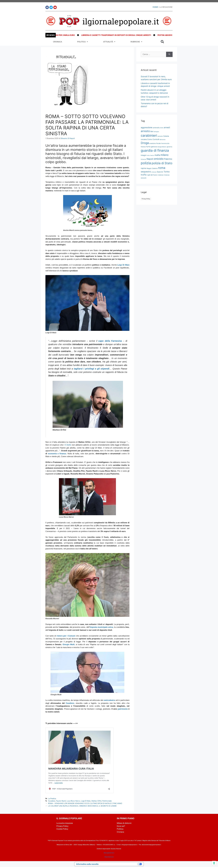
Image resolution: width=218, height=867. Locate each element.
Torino (167, 171)
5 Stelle (68, 445)
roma (161, 168)
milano (164, 154)
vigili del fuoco (152, 175)
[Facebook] (47, 7)
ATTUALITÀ (108, 42)
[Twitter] (51, 7)
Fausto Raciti (61, 801)
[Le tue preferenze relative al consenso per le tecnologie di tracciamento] (214, 863)
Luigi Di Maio (86, 801)
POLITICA (81, 42)
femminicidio (165, 143)
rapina (143, 168)
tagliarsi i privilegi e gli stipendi (91, 368)
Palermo (168, 159)
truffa (143, 174)
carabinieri (149, 135)
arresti (167, 127)
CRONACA (57, 42)
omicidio (159, 158)
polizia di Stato (162, 163)
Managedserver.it (109, 853)
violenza (160, 175)
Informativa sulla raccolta (87, 864)
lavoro (152, 155)
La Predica (52, 798)
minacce (143, 159)
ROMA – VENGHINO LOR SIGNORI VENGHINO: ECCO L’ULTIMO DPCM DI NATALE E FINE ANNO (85, 803)
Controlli (156, 139)
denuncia (162, 139)
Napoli (150, 159)
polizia (146, 163)
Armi (161, 128)
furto (148, 147)
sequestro (146, 171)
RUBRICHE (135, 42)
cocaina (144, 139)
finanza (143, 147)
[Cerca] (169, 54)
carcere (160, 136)
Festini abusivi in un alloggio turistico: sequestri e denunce (158, 35)
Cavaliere (70, 703)
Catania (166, 136)
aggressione (146, 127)
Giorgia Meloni (161, 147)
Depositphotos (109, 857)
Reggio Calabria (152, 168)
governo (169, 147)
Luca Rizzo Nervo (73, 801)
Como (149, 139)
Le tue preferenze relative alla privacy (119, 864)
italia (148, 155)
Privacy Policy (146, 199)
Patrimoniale (107, 801)
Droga (145, 143)
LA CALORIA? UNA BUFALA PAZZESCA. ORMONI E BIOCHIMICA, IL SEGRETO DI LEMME (82, 806)
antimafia (156, 128)
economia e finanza (57, 454)
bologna (156, 131)
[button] (162, 42)
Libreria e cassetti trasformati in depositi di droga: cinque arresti (85, 35)
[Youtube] (55, 7)
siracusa (153, 172)
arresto (145, 131)
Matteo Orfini (96, 801)
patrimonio (123, 709)
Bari (151, 131)
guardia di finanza (155, 150)
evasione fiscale (155, 143)
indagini (143, 155)
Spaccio (160, 172)
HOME (155, 7)
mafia (157, 155)
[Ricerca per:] (153, 54)
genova (154, 147)
